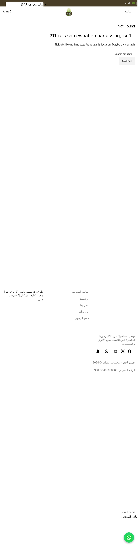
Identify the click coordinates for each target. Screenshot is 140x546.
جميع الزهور (82, 318)
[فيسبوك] (130, 352)
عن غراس (83, 311)
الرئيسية (84, 298)
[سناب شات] (98, 352)
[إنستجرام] (116, 352)
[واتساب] (107, 352)
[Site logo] (68, 11)
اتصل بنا (84, 305)
